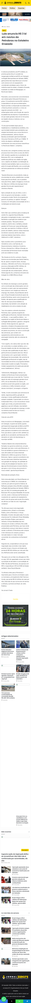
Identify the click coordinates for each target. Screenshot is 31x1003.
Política (12, 8)
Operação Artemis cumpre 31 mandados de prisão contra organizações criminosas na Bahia (20, 931)
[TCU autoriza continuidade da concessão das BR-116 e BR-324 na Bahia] (8, 687)
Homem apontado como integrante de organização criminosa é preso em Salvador (20, 961)
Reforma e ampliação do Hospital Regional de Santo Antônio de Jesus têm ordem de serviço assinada (20, 951)
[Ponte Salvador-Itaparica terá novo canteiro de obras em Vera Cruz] (8, 644)
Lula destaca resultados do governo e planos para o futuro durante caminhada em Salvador (21, 890)
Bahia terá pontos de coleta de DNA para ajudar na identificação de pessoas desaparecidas (20, 941)
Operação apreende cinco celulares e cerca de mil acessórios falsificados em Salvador (20, 869)
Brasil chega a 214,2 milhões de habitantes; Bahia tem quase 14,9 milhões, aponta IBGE (19, 900)
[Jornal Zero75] (13, 2)
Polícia (4, 8)
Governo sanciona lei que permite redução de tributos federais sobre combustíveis (20, 880)
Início (4, 26)
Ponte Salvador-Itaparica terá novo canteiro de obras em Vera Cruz (7, 652)
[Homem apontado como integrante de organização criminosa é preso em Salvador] (6, 961)
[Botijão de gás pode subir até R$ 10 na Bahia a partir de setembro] (23, 668)
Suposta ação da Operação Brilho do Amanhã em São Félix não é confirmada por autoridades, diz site (15, 857)
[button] (3, 999)
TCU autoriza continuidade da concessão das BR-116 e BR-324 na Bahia (8, 695)
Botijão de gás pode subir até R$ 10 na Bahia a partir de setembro (22, 676)
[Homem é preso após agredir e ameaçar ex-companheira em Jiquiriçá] (8, 668)
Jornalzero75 (6, 988)
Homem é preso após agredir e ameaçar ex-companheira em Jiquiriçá (8, 676)
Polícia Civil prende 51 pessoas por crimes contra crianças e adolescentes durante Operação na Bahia (22, 655)
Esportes (21, 8)
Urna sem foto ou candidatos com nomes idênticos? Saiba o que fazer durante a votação (22, 819)
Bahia (8, 26)
